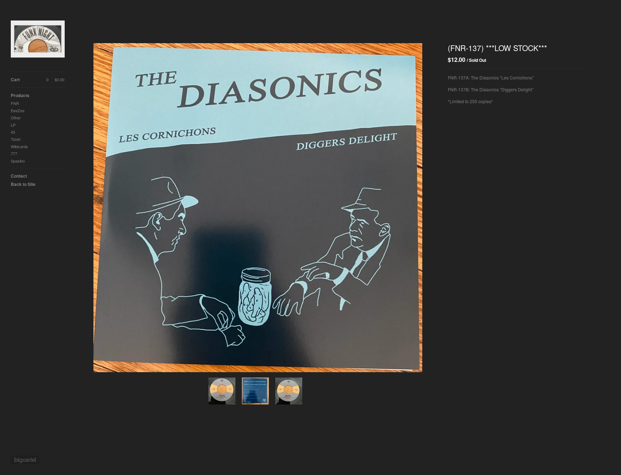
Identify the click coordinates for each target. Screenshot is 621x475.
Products (20, 95)
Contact (19, 176)
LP (13, 125)
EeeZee (17, 110)
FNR (15, 103)
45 (13, 132)
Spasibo (18, 161)
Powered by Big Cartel (25, 460)
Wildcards (19, 146)
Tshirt (15, 139)
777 (14, 153)
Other (16, 117)
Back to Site (23, 184)
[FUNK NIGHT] (38, 39)
